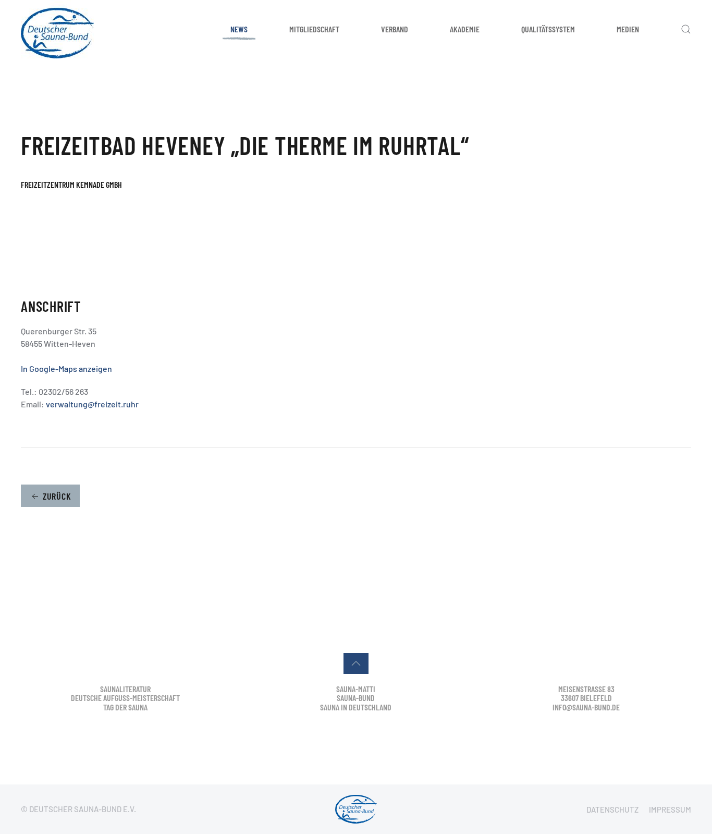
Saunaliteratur (125, 689)
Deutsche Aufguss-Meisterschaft (125, 698)
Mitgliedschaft (314, 29)
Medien (628, 29)
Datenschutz (612, 809)
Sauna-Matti (355, 689)
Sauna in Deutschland (355, 707)
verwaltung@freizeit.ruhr (92, 404)
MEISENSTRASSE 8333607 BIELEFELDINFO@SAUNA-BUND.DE (586, 698)
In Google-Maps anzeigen (66, 368)
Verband (394, 29)
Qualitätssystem (548, 29)
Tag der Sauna (125, 707)
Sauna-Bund (356, 698)
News (239, 29)
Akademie (465, 29)
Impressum (670, 809)
